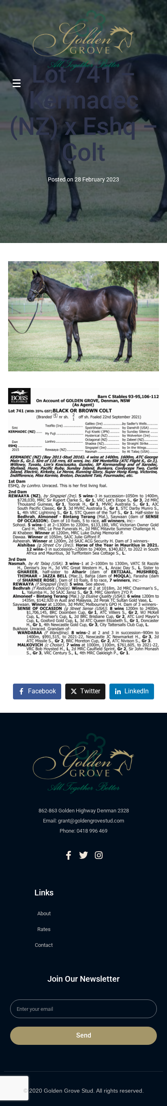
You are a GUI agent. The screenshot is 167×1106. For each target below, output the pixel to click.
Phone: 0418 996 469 (83, 831)
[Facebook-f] (68, 855)
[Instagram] (98, 855)
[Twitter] (83, 855)
